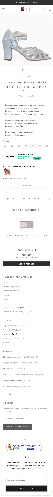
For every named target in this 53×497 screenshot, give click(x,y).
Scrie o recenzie (26, 263)
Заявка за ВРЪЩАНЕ (12, 330)
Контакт (6, 342)
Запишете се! (26, 488)
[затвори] (48, 454)
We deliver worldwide (26, 3)
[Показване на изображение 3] (27, 69)
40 (47, 146)
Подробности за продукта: (22, 198)
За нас (6, 282)
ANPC (5, 303)
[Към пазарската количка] (50, 9)
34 (5, 146)
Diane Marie (26, 76)
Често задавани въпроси (13, 338)
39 (40, 146)
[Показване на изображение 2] (25, 69)
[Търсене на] (45, 9)
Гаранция (7, 295)
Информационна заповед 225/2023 (18, 311)
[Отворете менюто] (3, 9)
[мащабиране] (48, 19)
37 (26, 146)
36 (19, 146)
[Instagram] (10, 394)
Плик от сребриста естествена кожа (26, 236)
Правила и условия (11, 286)
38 (33, 146)
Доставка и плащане (11, 290)
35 (12, 146)
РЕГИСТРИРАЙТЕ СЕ (17, 427)
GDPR (5, 299)
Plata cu (6, 334)
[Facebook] (4, 394)
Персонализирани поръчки (14, 325)
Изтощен (26, 185)
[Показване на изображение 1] (22, 69)
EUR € (25, 439)
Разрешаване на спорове (13, 307)
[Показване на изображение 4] (30, 69)
